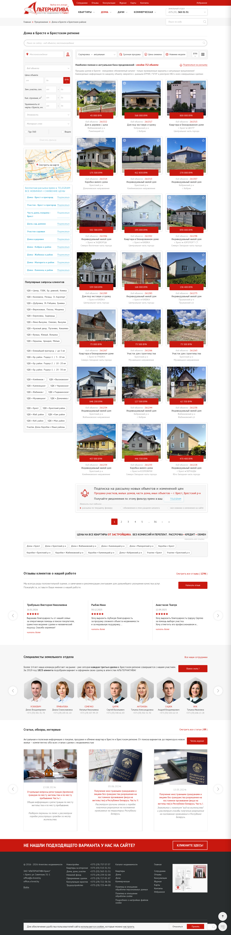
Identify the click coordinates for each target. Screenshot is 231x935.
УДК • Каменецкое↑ (36, 385)
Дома (104, 12)
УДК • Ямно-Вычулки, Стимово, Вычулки (46, 322)
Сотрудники (82, 3)
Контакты (144, 3)
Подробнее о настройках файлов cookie (132, 901)
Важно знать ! (193, 668)
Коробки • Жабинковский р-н (69, 552)
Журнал (122, 3)
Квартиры (85, 12)
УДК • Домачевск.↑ (59, 398)
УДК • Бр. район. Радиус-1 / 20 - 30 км (46, 369)
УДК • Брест (32, 408)
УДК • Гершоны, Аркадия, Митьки (43, 341)
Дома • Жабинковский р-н (83, 546)
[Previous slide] (12, 615)
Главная (158, 864)
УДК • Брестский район (54, 408)
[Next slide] (218, 615)
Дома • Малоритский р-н (141, 546)
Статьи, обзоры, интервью (42, 729)
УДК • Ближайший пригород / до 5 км (46, 350)
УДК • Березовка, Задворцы (41, 315)
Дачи (121, 12)
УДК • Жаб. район (35, 414)
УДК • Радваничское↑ (58, 392)
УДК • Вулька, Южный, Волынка (42, 334)
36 (155, 521)
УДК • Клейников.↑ (36, 379)
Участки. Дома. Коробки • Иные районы (46, 427)
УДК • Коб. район (35, 420)
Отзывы (95, 3)
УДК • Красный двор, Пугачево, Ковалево (47, 328)
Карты (133, 3)
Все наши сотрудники (196, 657)
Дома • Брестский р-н (55, 546)
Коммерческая (143, 12)
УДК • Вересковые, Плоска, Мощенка (45, 309)
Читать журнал (197, 740)
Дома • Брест (33, 546)
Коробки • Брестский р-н (38, 552)
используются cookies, (93, 926)
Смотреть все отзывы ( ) (191, 573)
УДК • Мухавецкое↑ (36, 398)
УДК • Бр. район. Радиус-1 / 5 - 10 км (46, 357)
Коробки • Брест (166, 546)
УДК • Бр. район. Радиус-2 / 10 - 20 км (46, 363)
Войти (26, 887)
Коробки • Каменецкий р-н (101, 552)
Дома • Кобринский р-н (130, 552)
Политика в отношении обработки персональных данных (132, 888)
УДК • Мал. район (56, 420)
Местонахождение (38, 54)
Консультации (109, 3)
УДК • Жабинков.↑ (35, 392)
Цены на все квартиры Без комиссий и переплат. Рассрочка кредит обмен (141, 534)
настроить (128, 926)
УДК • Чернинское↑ (59, 385)
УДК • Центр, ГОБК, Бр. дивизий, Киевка (47, 290)
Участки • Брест (154, 552)
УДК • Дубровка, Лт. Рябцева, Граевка (46, 303)
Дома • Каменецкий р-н (112, 546)
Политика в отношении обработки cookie (126, 894)
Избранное (202, 3)
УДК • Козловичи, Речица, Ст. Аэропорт (46, 296)
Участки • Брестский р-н (178, 552)
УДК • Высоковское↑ (59, 379)
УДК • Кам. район (56, 414)
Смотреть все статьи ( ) (193, 729)
